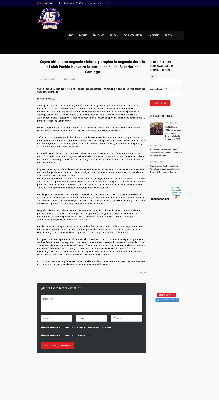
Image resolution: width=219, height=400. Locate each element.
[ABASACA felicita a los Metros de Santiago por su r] (158, 275)
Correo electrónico (158, 89)
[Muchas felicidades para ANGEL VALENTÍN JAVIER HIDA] (158, 244)
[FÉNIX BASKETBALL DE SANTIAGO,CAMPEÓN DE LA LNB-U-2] (158, 255)
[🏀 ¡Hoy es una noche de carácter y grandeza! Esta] (175, 244)
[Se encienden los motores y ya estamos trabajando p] (175, 213)
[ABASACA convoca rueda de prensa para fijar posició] (158, 224)
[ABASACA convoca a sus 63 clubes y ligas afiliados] (175, 224)
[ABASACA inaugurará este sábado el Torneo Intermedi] (175, 286)
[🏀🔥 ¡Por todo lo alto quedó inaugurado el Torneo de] (158, 286)
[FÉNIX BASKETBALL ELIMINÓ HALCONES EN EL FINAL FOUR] (158, 265)
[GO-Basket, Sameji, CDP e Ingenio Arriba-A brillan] (175, 265)
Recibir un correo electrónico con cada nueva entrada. (67, 335)
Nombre (153, 76)
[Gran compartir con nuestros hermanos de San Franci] (175, 234)
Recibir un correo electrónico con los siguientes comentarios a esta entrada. (77, 327)
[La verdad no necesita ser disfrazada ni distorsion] (158, 213)
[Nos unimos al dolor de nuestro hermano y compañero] (158, 234)
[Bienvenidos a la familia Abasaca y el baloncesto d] (175, 275)
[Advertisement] (167, 349)
